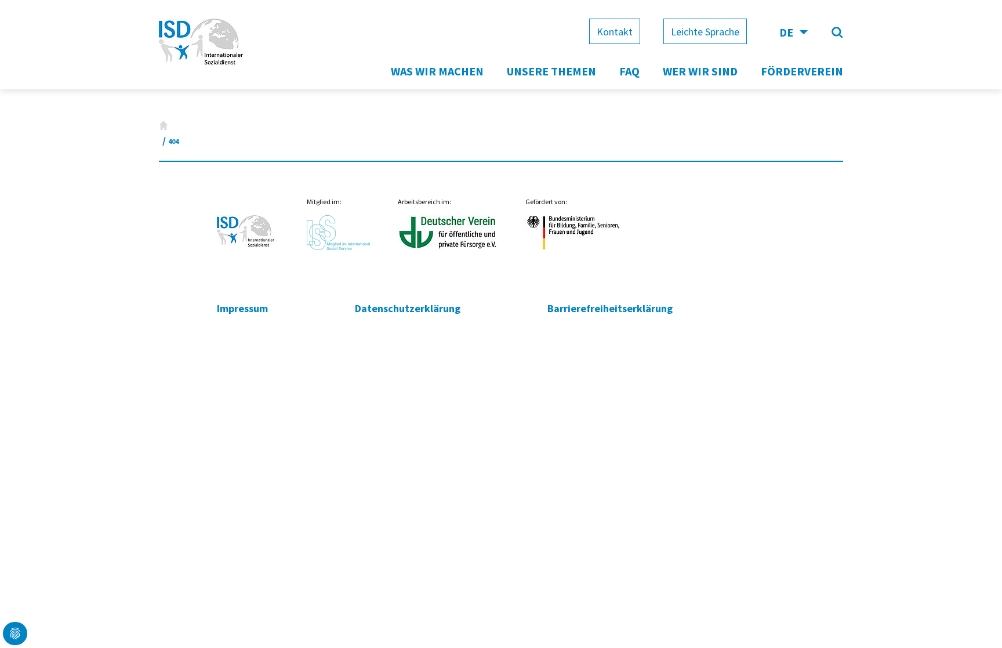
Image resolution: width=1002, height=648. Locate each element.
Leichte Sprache (705, 31)
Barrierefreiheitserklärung (610, 308)
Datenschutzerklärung (407, 308)
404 (173, 141)
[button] (15, 633)
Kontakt (615, 31)
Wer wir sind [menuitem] (700, 71)
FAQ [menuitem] (629, 71)
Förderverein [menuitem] (802, 71)
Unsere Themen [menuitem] (551, 71)
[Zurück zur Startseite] (204, 66)
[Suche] (837, 32)
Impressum (242, 308)
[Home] (163, 125)
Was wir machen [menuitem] (437, 71)
